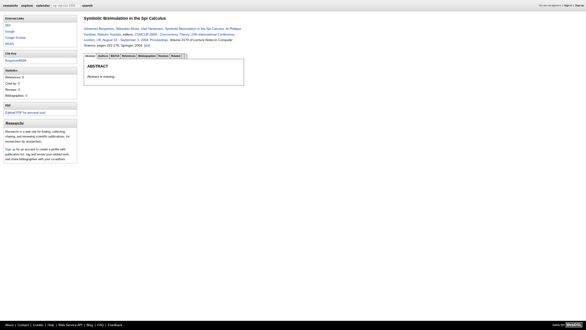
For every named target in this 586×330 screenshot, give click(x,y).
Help (51, 325)
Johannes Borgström (99, 28)
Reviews (163, 56)
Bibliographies (147, 56)
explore (27, 5)
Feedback (115, 325)
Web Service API (70, 325)
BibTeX (115, 56)
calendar (43, 5)
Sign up (579, 5)
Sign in (568, 5)
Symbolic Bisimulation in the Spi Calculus (194, 28)
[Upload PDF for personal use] (25, 112)
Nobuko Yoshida (109, 34)
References (129, 56)
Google (10, 31)
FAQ (100, 325)
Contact (23, 325)
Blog (90, 325)
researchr (10, 5)
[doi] (147, 45)
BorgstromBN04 (15, 60)
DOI (8, 25)
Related (175, 56)
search (87, 5)
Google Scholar (15, 37)
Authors (103, 56)
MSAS (9, 44)
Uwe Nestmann (152, 28)
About (9, 325)
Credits (38, 325)
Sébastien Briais (127, 28)
